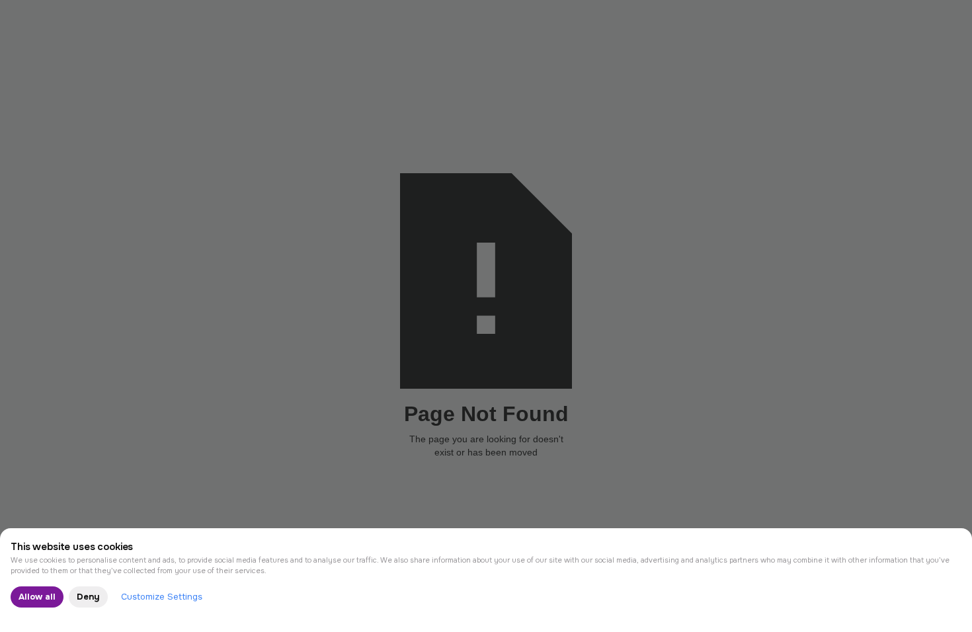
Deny (88, 596)
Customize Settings (161, 596)
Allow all (37, 596)
